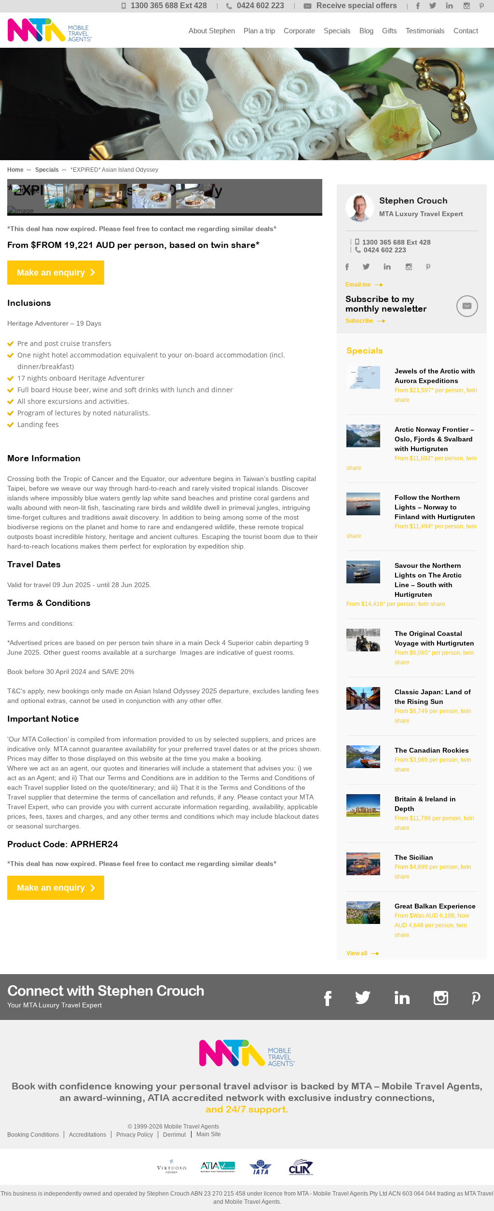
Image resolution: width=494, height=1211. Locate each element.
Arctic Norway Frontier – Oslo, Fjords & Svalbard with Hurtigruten (434, 439)
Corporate (299, 31)
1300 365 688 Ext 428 (169, 5)
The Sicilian (414, 857)
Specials (337, 31)
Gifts (389, 31)
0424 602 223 (260, 5)
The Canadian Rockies (432, 750)
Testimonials (425, 31)
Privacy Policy (134, 1134)
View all (356, 953)
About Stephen (212, 31)
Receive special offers (356, 5)
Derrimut (174, 1134)
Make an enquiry (51, 272)
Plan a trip (259, 31)
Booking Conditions (33, 1134)
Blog (366, 31)
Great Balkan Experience (435, 906)
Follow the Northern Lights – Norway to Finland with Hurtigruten (435, 507)
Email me (358, 284)
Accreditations (87, 1134)
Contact (465, 31)
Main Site (208, 1134)
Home (15, 169)
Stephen (49, 30)
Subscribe (359, 320)
